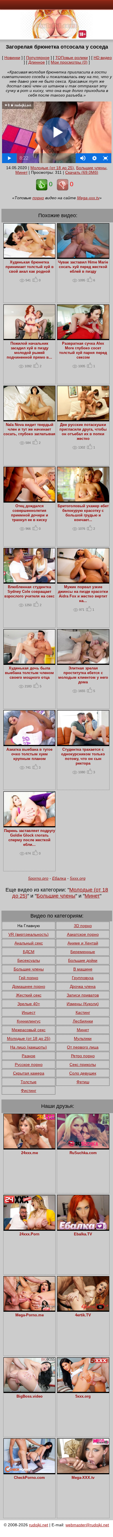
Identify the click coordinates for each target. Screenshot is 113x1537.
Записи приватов (83, 995)
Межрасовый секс (28, 1029)
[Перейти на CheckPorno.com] (29, 1471)
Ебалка (59, 878)
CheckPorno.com (29, 1478)
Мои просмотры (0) (69, 62)
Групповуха (83, 977)
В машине (82, 969)
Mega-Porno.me (29, 1315)
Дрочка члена (83, 986)
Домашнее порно (28, 986)
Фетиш (82, 1082)
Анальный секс (28, 943)
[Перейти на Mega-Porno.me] (29, 1309)
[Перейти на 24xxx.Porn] (29, 1228)
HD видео (103, 57)
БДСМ (28, 951)
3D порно (83, 925)
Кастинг (83, 1012)
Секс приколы (83, 1064)
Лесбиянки (83, 1021)
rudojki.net (38, 1525)
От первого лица (83, 1047)
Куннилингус (29, 1021)
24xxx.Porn (29, 1234)
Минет (21, 172)
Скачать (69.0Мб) (81, 172)
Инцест (28, 1012)
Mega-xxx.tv (88, 197)
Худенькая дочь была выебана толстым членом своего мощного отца (29, 673)
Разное (28, 1055)
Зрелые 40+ (28, 1003)
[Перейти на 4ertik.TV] (83, 1309)
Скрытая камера (28, 1073)
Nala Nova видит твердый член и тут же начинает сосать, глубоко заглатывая (29, 429)
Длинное (36, 62)
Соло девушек (82, 1073)
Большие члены (91, 167)
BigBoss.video (30, 1396)
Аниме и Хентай (83, 943)
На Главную (28, 925)
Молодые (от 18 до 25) (52, 167)
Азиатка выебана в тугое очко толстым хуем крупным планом (29, 754)
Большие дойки (82, 960)
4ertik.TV (83, 1315)
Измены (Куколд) (83, 1003)
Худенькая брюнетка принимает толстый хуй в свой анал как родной (30, 267)
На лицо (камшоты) (28, 1047)
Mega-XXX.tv (83, 1478)
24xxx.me (29, 1153)
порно (38, 197)
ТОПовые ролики (71, 57)
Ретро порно (83, 1055)
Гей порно (28, 977)
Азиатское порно (83, 934)
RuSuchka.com (83, 1153)
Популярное (38, 57)
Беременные (82, 951)
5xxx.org (77, 878)
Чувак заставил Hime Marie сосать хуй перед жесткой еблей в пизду (83, 267)
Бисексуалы (28, 960)
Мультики (83, 1038)
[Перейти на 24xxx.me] (29, 1147)
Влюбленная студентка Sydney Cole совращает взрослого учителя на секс (29, 591)
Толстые (29, 1082)
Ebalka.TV (83, 1234)
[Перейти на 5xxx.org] (83, 1390)
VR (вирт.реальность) (28, 934)
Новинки (12, 57)
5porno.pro (38, 878)
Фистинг (28, 1090)
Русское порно (29, 1064)
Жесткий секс (28, 995)
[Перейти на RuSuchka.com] (83, 1147)
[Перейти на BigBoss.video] (29, 1390)
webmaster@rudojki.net (87, 1525)
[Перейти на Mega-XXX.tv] (83, 1471)
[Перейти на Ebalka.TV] (83, 1228)
